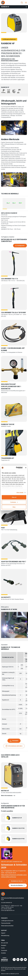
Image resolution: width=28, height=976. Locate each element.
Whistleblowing (5, 935)
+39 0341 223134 (9, 907)
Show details (20, 492)
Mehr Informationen (6, 795)
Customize (13, 502)
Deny (14, 507)
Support (3, 933)
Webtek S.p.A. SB (15, 973)
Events (3, 948)
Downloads (4, 950)
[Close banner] (25, 467)
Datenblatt (15, 740)
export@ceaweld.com (9, 910)
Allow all (14, 497)
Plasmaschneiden (5, 923)
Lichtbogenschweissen (7, 920)
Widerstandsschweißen (7, 925)
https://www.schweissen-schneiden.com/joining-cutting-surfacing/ (14, 876)
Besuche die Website (17, 885)
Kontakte (3, 953)
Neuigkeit (3, 945)
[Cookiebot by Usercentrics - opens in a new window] (16, 468)
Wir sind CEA (4, 943)
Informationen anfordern (15, 746)
